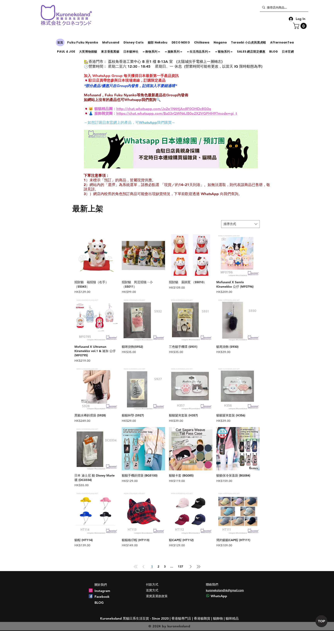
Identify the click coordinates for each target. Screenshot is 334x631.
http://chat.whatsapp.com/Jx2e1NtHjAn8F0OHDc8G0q (163, 109)
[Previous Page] (143, 566)
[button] (300, 26)
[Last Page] (198, 566)
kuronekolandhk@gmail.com (225, 590)
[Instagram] (91, 590)
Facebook (102, 597)
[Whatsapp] (208, 596)
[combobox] (240, 224)
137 (180, 566)
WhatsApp (148, 122)
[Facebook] (91, 596)
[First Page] (135, 566)
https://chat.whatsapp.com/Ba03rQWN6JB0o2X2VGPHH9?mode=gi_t (176, 113)
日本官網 (109, 122)
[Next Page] (190, 566)
